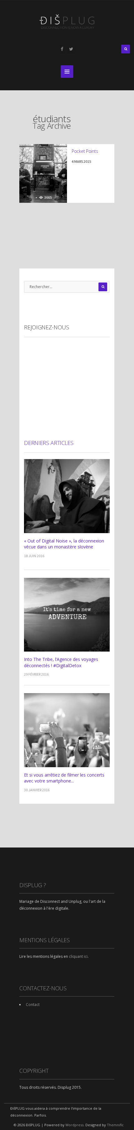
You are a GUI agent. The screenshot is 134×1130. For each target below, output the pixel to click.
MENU (67, 71)
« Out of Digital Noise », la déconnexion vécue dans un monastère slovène (64, 544)
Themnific (115, 1124)
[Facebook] (62, 49)
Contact (33, 1004)
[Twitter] (71, 49)
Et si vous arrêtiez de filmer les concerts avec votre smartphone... (64, 778)
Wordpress (74, 1124)
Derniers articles (48, 443)
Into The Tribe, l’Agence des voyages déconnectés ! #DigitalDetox (61, 662)
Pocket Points (85, 151)
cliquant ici (78, 956)
